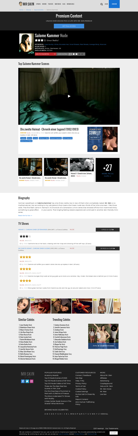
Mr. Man (103, 392)
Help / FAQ (79, 381)
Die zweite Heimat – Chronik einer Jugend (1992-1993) (49, 129)
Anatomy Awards (51, 375)
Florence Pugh (61, 346)
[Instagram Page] (31, 381)
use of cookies (63, 434)
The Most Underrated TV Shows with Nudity (57, 397)
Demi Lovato (26, 337)
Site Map (79, 378)
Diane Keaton (26, 342)
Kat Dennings (61, 349)
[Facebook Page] (23, 381)
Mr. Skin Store (105, 389)
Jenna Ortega (61, 332)
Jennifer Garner (27, 349)
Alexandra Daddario (63, 339)
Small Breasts (74, 44)
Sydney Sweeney (62, 325)
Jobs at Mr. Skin (106, 386)
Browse (44, 4)
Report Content (81, 399)
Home (21, 10)
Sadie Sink (60, 351)
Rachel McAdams (27, 339)
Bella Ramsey (26, 354)
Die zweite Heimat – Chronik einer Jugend (34, 248)
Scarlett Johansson (63, 337)
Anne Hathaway (61, 334)
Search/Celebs (39, 10)
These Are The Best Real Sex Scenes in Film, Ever (56, 387)
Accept (113, 433)
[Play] (69, 96)
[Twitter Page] (27, 381)
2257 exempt (98, 428)
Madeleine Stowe (27, 327)
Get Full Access (69, 26)
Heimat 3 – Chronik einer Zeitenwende (32, 229)
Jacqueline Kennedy (28, 346)
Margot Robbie (61, 359)
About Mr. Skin (106, 375)
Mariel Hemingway (28, 356)
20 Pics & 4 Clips (107, 248)
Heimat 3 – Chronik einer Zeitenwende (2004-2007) (82, 173)
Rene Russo (26, 334)
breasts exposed (55, 138)
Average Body (94, 44)
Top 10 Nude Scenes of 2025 (56, 378)
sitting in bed (44, 138)
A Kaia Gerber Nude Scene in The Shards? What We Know (58, 402)
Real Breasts (84, 44)
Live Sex (103, 394)
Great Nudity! (49, 44)
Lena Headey (26, 325)
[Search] (102, 4)
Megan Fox (60, 344)
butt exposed (67, 138)
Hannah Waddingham (63, 354)
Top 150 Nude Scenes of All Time (58, 381)
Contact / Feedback (83, 375)
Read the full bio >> (25, 215)
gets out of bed (26, 141)
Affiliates (103, 378)
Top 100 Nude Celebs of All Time (57, 383)
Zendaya (59, 330)
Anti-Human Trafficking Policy (84, 403)
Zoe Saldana (60, 342)
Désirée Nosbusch (27, 359)
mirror (29, 138)
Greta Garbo (26, 344)
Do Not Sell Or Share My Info (85, 395)
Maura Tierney (26, 330)
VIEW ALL (101, 414)
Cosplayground (106, 383)
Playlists (50, 4)
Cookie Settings (81, 392)
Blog (64, 4)
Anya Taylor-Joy (61, 356)
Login (106, 4)
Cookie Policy (80, 389)
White (56, 44)
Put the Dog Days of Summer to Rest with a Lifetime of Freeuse (57, 392)
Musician (103, 44)
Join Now (114, 4)
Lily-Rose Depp (26, 332)
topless (23, 138)
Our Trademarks (111, 428)
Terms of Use (80, 386)
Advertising (104, 381)
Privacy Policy (80, 383)
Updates (38, 4)
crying (35, 138)
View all (31, 297)
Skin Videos (58, 4)
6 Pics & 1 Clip (107, 229)
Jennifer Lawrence (62, 327)
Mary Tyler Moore (27, 351)
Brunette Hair (64, 44)
